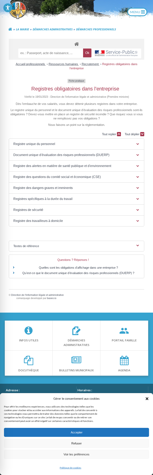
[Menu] (137, 12)
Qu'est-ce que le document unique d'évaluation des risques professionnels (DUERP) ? (78, 273)
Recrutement (90, 64)
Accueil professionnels (31, 64)
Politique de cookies (70, 467)
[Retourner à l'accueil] (10, 29)
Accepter (76, 432)
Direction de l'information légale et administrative (37, 295)
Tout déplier (132, 134)
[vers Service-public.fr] (116, 53)
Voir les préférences (76, 454)
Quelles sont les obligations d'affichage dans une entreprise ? (78, 267)
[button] (147, 398)
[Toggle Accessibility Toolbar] (8, 8)
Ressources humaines (64, 64)
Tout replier (109, 134)
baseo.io (51, 298)
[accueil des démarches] (76, 44)
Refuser (76, 443)
